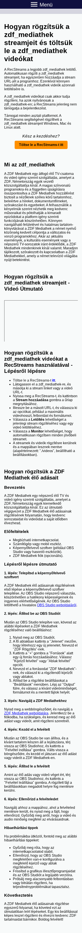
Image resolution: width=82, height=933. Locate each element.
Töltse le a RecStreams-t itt (41, 145)
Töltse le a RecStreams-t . (34, 380)
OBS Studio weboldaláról (56, 605)
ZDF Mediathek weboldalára (26, 713)
